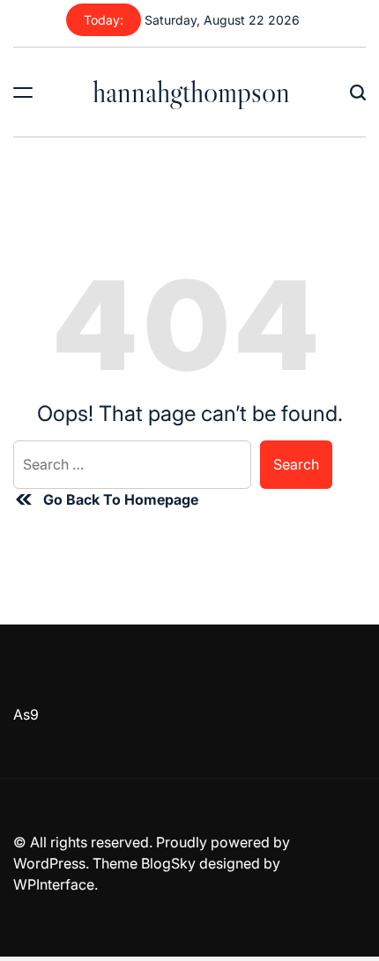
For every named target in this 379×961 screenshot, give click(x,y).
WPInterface (53, 884)
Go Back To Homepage (120, 499)
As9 (26, 714)
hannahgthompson (191, 92)
